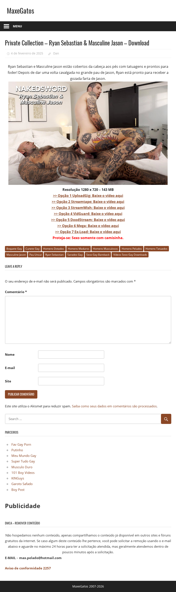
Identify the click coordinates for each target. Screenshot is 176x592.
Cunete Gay (32, 248)
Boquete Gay (14, 248)
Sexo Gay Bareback (97, 255)
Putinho (17, 450)
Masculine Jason (16, 255)
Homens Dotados (53, 248)
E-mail (10, 368)
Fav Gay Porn (21, 444)
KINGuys (17, 478)
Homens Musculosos (105, 248)
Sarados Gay (75, 255)
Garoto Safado (22, 484)
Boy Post (17, 489)
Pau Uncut (35, 255)
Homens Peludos (132, 248)
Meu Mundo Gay (23, 455)
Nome (10, 354)
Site (8, 381)
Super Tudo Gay (23, 461)
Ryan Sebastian (54, 255)
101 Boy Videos (23, 472)
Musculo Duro (21, 467)
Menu (17, 26)
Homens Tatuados (156, 248)
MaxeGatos (20, 10)
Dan (56, 53)
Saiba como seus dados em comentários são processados (114, 406)
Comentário (16, 292)
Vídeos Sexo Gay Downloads (130, 255)
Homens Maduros (78, 248)
